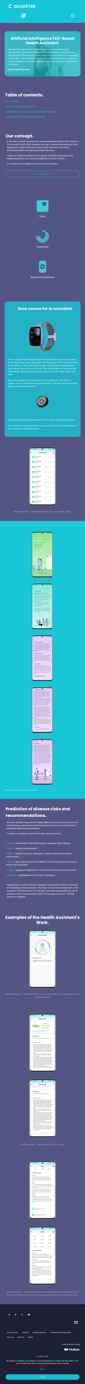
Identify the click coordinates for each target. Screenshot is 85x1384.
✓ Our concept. (12, 101)
